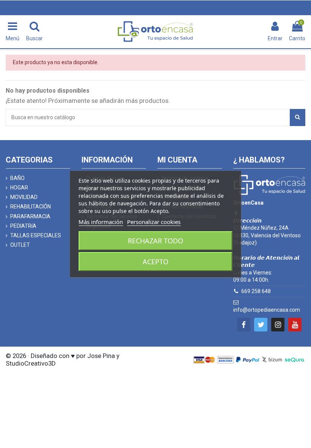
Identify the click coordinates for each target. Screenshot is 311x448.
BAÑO (17, 178)
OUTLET (20, 245)
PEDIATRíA (23, 226)
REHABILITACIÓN (30, 206)
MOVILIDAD (24, 197)
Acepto (155, 261)
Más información (101, 222)
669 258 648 (256, 291)
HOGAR (19, 188)
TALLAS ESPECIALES (35, 235)
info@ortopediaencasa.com (266, 310)
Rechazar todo (155, 240)
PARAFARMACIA (30, 216)
